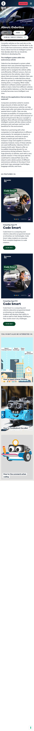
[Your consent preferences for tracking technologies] (30, 727)
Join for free (23, 3)
